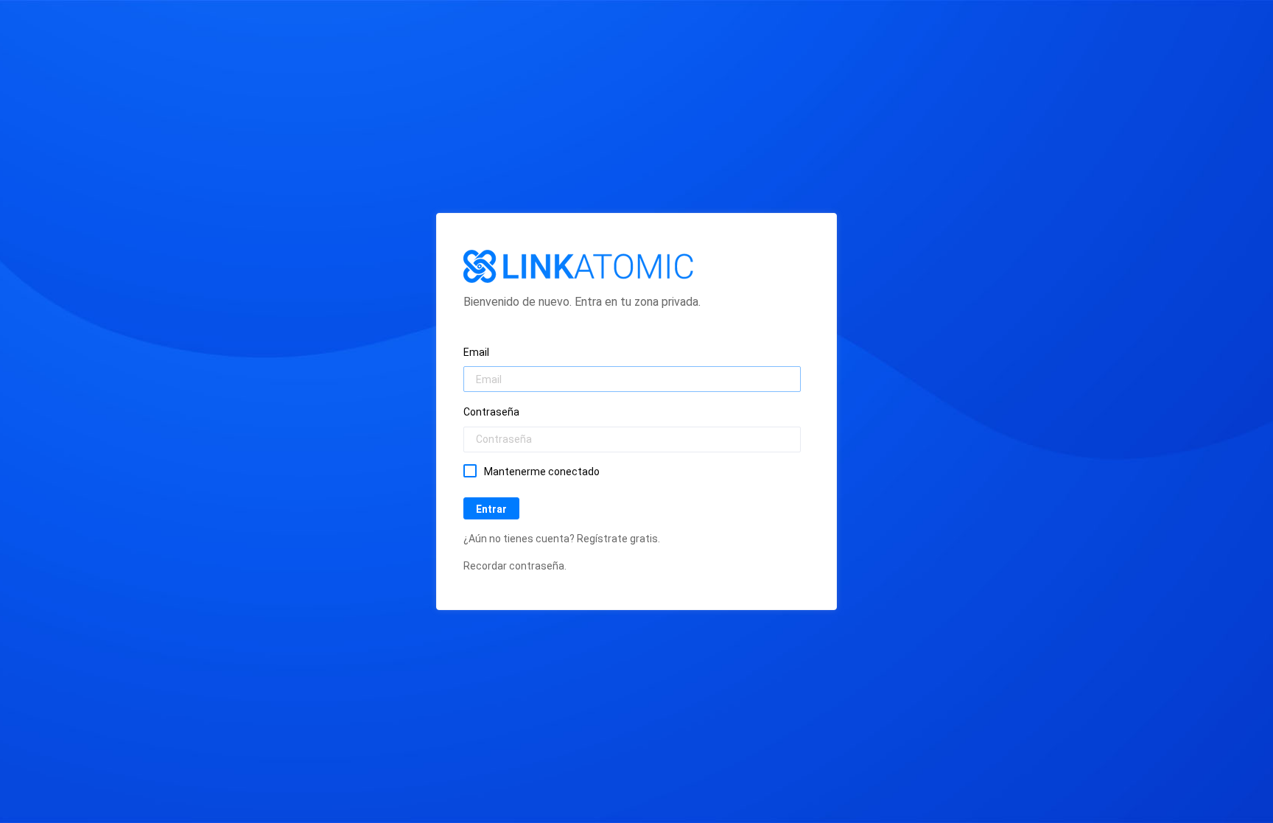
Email (476, 352)
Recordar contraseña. (515, 566)
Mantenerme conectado (542, 471)
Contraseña (491, 412)
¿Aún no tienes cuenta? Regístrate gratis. (561, 538)
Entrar (491, 509)
